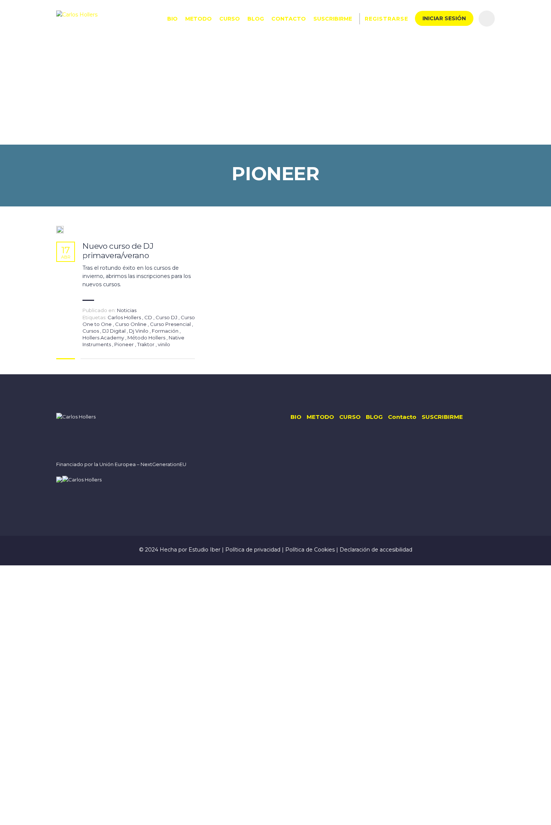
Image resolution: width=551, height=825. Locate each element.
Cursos (91, 331)
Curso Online (131, 324)
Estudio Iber (205, 549)
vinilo (164, 344)
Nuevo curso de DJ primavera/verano (118, 250)
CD (148, 317)
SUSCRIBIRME (332, 18)
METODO (198, 18)
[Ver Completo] (60, 229)
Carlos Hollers (125, 317)
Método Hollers (146, 338)
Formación (166, 331)
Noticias (126, 310)
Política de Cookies (310, 549)
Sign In (68, 812)
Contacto (288, 18)
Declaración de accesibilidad (376, 549)
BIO (172, 18)
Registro (47, 812)
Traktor (146, 344)
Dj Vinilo (139, 331)
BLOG (255, 18)
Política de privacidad (253, 549)
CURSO (229, 18)
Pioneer (124, 344)
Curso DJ (167, 317)
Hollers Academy (103, 338)
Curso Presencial (171, 324)
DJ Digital (114, 331)
